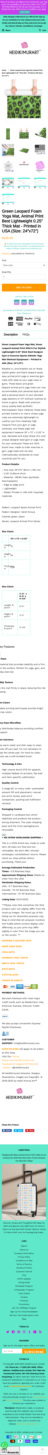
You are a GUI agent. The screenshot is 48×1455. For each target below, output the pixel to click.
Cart (44, 30)
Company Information (24, 1253)
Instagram (19, 1064)
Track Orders (24, 1293)
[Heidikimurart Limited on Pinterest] (18, 1332)
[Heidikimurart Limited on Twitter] (7, 1332)
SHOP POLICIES (10, 1049)
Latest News (24, 1150)
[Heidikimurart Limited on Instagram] (24, 1332)
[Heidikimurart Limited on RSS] (40, 1332)
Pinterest (32, 1064)
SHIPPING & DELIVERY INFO (16, 940)
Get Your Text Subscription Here (24, 1315)
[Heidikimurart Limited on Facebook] (13, 1332)
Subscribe (34, 1351)
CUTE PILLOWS (10, 974)
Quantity (6, 272)
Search (24, 1246)
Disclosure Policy (24, 1268)
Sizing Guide (24, 1282)
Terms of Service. (14, 1400)
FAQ (24, 1275)
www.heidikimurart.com (21, 1060)
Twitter (6, 1067)
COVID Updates (24, 1279)
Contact (24, 1297)
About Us (24, 1250)
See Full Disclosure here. (28, 1424)
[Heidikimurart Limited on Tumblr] (29, 1332)
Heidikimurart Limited (32, 1432)
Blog (24, 1319)
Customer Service (24, 1272)
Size (4, 260)
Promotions (24, 1304)
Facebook (7, 1064)
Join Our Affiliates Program (24, 1308)
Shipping (6, 253)
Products (24, 1301)
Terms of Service (24, 1264)
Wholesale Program (24, 1286)
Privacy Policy (24, 1257)
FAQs (26, 334)
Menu (7, 30)
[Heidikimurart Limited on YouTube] (34, 1332)
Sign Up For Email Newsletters (24, 1312)
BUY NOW (25, 12)
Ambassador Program (24, 1290)
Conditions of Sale (24, 1261)
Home (4, 70)
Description (11, 334)
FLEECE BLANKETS (12, 980)
